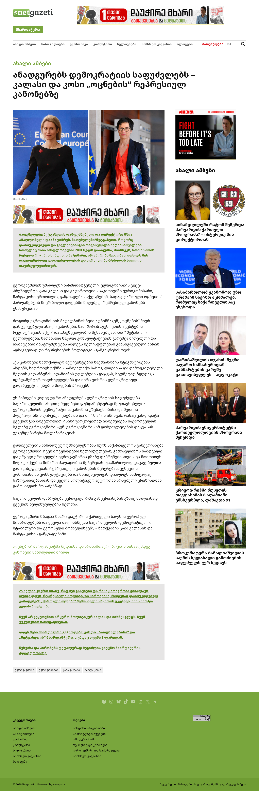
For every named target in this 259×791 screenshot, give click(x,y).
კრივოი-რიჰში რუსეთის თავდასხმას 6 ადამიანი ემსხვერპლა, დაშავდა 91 (203, 494)
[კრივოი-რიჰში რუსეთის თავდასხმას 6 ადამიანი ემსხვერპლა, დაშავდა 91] (210, 466)
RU (229, 44)
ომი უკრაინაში (84, 739)
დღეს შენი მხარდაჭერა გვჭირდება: (51, 632)
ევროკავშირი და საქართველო (96, 750)
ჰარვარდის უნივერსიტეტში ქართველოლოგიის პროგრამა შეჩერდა (208, 432)
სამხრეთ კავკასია (157, 44)
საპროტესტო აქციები (89, 734)
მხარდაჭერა (28, 29)
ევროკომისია (48, 670)
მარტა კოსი (93, 670)
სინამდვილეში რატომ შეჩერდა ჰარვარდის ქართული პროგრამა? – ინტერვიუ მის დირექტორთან (209, 232)
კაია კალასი (71, 670)
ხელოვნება (126, 44)
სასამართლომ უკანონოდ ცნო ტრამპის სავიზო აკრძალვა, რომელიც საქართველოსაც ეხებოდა (208, 299)
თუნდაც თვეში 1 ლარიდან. (98, 637)
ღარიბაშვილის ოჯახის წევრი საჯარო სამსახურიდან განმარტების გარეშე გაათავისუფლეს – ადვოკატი (207, 367)
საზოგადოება (53, 44)
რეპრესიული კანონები (90, 745)
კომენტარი (102, 44)
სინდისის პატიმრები (89, 728)
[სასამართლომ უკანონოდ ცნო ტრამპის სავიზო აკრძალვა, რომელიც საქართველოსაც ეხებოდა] (210, 268)
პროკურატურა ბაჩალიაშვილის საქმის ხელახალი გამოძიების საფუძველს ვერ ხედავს (209, 557)
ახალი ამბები (24, 44)
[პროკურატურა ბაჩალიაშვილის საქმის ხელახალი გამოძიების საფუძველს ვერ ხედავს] (210, 529)
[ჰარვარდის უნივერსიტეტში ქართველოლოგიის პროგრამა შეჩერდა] (210, 403)
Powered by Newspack (51, 784)
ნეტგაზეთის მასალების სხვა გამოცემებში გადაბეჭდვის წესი (203, 784)
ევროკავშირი (24, 670)
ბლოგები (185, 44)
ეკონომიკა (79, 44)
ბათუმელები (212, 44)
